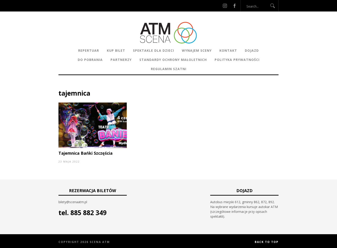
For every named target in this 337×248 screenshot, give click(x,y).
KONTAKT (228, 50)
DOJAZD (252, 50)
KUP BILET (116, 50)
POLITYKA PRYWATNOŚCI (237, 59)
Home (63, 86)
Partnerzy (121, 59)
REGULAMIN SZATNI (168, 69)
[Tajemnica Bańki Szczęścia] (92, 147)
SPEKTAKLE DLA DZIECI (153, 50)
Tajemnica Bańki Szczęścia (85, 153)
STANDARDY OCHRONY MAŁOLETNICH (173, 59)
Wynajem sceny (197, 50)
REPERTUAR (88, 50)
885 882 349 (88, 212)
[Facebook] (234, 5)
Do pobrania (90, 59)
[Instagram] (225, 5)
